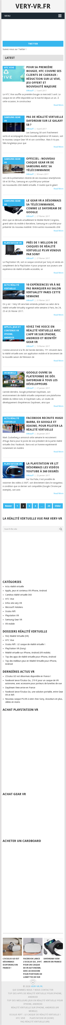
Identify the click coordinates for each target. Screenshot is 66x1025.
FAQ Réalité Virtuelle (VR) (17, 636)
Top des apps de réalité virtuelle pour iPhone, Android (30, 657)
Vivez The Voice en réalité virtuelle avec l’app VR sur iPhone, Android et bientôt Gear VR (43, 334)
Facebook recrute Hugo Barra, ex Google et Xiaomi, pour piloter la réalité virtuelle (44, 423)
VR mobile (10, 624)
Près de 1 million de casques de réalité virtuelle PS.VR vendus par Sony (43, 248)
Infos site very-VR (13, 603)
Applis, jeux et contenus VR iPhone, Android (26, 590)
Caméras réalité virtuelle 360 (18, 595)
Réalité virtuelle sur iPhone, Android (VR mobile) (27, 652)
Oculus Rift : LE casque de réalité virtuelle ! (25, 644)
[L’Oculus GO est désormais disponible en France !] (12, 947)
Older (58, 506)
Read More (58, 105)
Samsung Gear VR (13, 619)
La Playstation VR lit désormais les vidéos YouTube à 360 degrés (42, 467)
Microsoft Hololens (14, 607)
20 (49, 506)
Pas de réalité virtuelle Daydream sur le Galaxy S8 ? (44, 120)
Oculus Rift (10, 611)
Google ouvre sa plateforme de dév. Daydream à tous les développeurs (42, 378)
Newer (8, 506)
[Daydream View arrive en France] (53, 947)
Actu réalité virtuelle (14, 586)
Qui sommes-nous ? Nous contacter (33, 990)
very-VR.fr (33, 6)
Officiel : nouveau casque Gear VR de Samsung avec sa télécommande (40, 164)
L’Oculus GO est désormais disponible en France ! (28, 676)
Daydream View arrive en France (20, 687)
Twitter (33, 44)
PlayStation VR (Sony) (15, 648)
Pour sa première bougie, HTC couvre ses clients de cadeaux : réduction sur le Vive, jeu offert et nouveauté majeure (43, 77)
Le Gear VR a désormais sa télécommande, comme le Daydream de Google (44, 206)
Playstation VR (12, 615)
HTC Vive (9, 599)
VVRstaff (30, 90)
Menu (7, 16)
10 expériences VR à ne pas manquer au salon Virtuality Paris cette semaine (43, 290)
